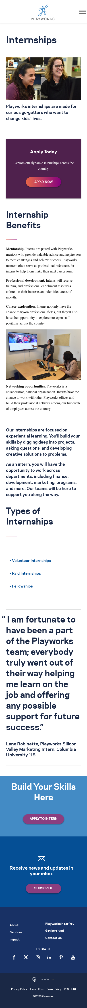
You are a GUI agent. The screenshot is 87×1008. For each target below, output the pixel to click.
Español (44, 979)
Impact (15, 939)
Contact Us (53, 938)
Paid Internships (26, 573)
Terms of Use (37, 989)
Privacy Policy (19, 989)
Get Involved (54, 931)
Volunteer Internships (31, 561)
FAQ (73, 989)
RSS (66, 989)
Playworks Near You (59, 924)
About (14, 925)
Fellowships (22, 586)
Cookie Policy (54, 989)
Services (16, 932)
